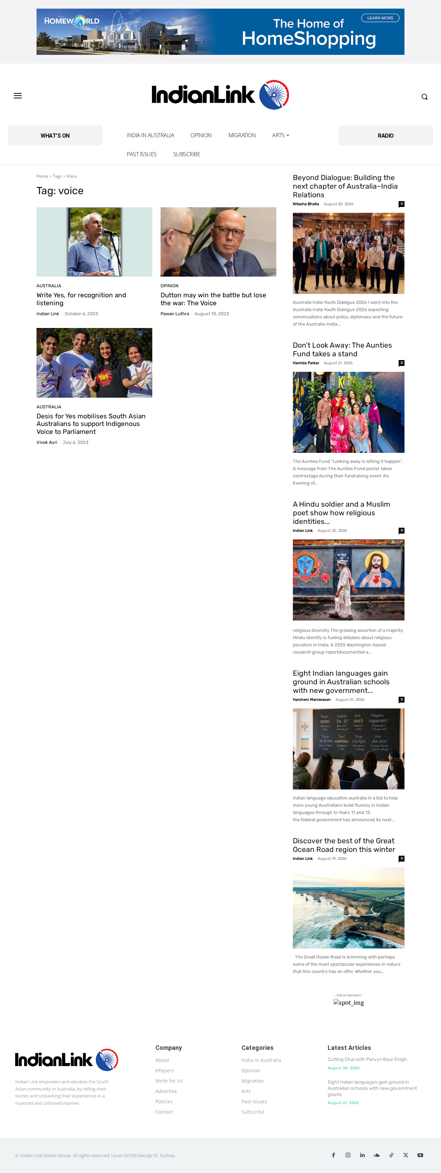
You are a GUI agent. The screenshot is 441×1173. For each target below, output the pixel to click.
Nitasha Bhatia (306, 204)
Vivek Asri (47, 442)
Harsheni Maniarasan (312, 699)
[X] (405, 1155)
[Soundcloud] (376, 1155)
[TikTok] (391, 1155)
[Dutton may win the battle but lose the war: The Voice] (218, 242)
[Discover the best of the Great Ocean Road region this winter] (348, 907)
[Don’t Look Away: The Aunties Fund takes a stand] (348, 412)
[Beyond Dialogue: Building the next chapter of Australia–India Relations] (348, 253)
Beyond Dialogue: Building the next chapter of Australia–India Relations (345, 186)
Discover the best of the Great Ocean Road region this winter (344, 845)
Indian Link (48, 313)
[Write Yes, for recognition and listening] (94, 242)
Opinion (169, 286)
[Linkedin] (362, 1155)
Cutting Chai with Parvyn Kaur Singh (367, 1059)
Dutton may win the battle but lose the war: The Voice (213, 299)
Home (42, 176)
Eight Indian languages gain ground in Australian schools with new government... (341, 682)
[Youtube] (420, 1155)
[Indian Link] (220, 96)
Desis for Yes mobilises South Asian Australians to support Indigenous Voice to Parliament (91, 424)
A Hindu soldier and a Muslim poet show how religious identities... (341, 513)
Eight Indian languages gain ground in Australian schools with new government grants (372, 1088)
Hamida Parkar (306, 363)
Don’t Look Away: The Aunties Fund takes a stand (342, 349)
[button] (424, 96)
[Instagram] (347, 1155)
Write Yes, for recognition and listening (81, 299)
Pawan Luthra (175, 313)
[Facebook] (333, 1155)
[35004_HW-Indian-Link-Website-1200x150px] (220, 32)
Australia (49, 286)
